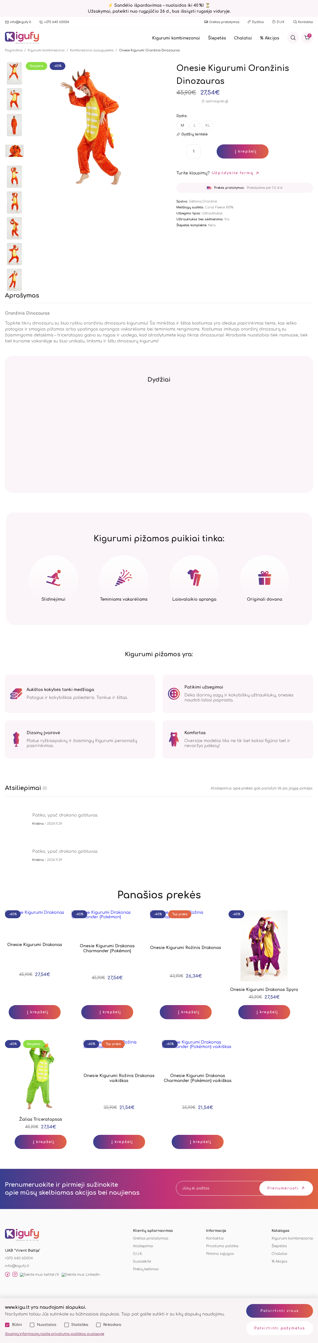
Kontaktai (305, 22)
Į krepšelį (246, 151)
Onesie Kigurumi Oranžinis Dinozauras (149, 50)
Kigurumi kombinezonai (176, 38)
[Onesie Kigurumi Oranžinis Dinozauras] (14, 74)
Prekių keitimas (146, 1269)
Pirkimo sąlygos (220, 1254)
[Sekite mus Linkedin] (81, 1275)
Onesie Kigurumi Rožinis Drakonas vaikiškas (119, 1078)
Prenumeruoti (283, 1188)
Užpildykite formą (232, 173)
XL (207, 125)
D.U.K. (281, 22)
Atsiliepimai (143, 1246)
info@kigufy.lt (20, 22)
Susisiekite (142, 1261)
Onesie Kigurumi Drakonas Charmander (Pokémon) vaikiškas (198, 1078)
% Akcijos (269, 38)
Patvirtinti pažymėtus (279, 1328)
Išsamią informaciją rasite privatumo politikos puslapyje (54, 1334)
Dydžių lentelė (194, 134)
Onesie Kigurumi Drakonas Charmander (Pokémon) (107, 948)
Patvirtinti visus (279, 1311)
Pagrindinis (13, 50)
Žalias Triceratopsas (40, 1119)
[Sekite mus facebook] (7, 1274)
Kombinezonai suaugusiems (92, 50)
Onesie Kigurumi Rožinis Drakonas (185, 948)
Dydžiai (258, 22)
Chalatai (243, 38)
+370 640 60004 (56, 22)
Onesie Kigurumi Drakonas (34, 945)
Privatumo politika (222, 1246)
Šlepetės (217, 38)
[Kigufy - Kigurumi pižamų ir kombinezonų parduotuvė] (22, 38)
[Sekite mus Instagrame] (14, 1274)
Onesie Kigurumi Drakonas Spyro (264, 989)
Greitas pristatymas (224, 22)
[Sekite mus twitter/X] (39, 1275)
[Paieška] (293, 38)
